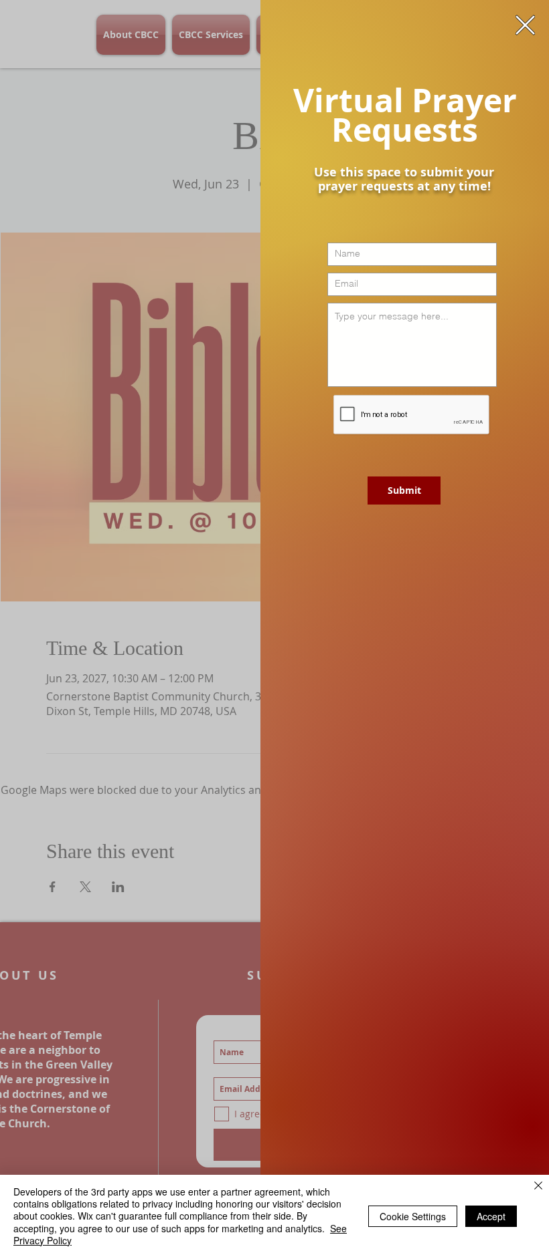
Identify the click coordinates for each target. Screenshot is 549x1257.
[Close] (538, 1186)
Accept (491, 1216)
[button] (525, 25)
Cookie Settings (413, 1216)
